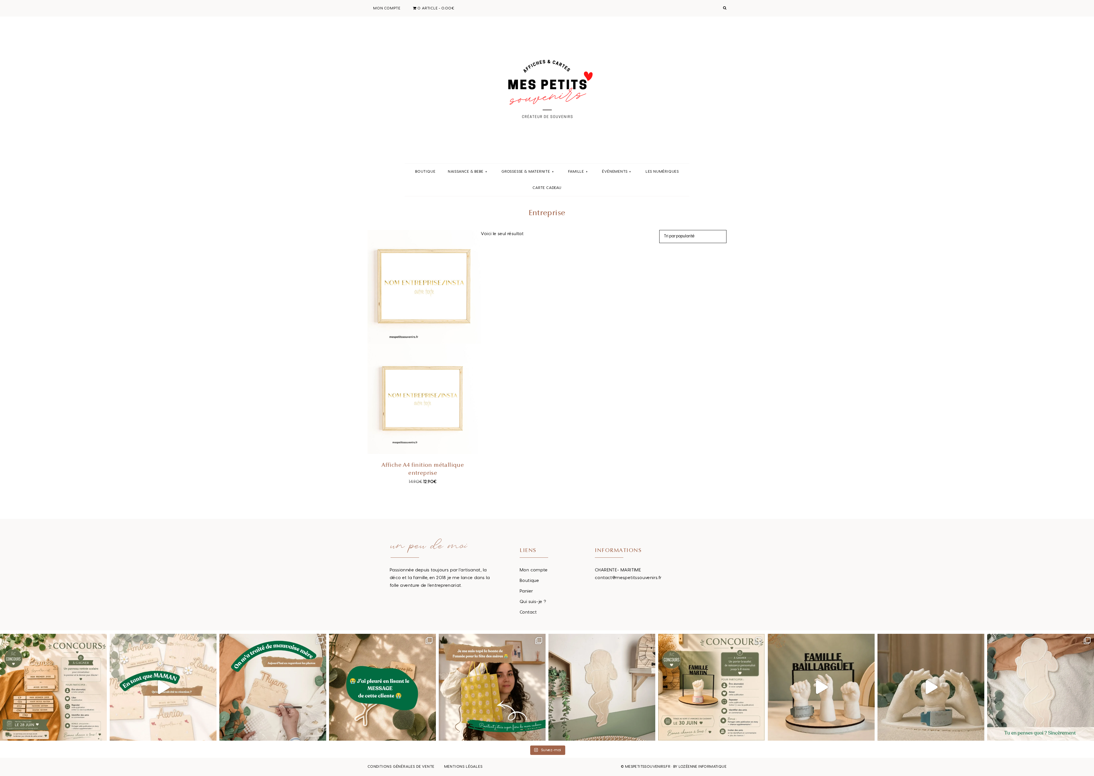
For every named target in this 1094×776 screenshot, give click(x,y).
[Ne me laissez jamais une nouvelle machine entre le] (1040, 687)
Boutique (529, 581)
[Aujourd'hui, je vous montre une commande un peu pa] (163, 687)
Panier (526, 591)
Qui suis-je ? (533, 602)
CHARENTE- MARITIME (618, 570)
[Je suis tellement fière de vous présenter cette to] (930, 687)
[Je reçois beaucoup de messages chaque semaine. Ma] (382, 687)
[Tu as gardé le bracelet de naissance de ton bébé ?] (821, 687)
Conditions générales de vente (401, 766)
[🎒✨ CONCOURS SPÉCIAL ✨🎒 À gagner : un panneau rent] (53, 687)
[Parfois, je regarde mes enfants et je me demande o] (601, 687)
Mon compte (534, 570)
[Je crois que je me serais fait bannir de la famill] (492, 687)
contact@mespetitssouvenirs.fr (628, 578)
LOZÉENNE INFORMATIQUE (702, 766)
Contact (528, 612)
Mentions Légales (463, 766)
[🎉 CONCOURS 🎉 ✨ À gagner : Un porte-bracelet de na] (711, 687)
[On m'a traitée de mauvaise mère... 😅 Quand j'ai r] (272, 687)
